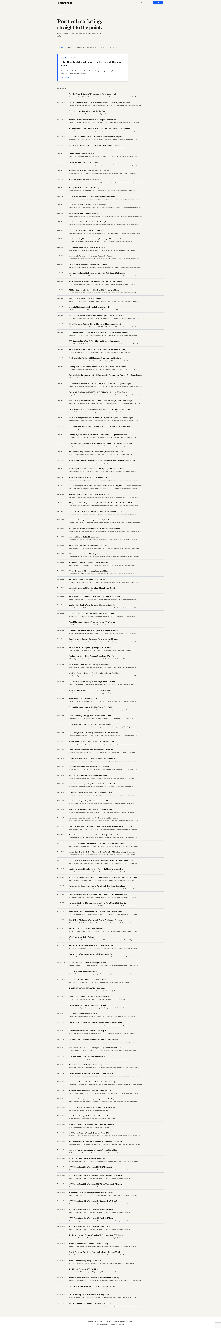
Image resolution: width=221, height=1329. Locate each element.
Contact (143, 3)
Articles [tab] (69, 47)
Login (149, 3)
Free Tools (158, 3)
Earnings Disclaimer (119, 1321)
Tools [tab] (103, 47)
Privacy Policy (99, 1321)
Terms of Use (108, 1321)
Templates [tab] (80, 47)
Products (135, 3)
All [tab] (61, 47)
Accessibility (130, 1321)
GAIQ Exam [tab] (113, 47)
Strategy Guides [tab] (92, 47)
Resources (90, 1321)
